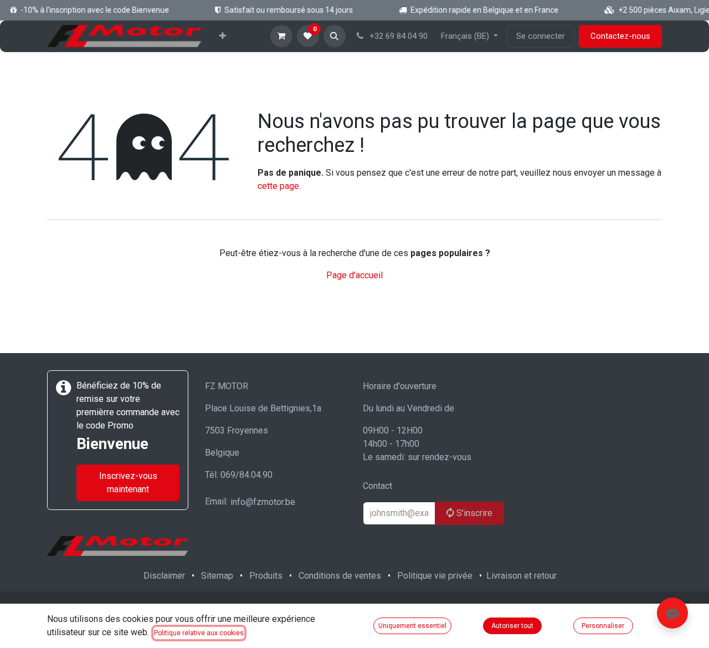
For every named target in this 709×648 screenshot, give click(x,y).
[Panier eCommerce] (281, 36)
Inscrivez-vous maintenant (128, 482)
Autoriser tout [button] (512, 626)
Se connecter (540, 36)
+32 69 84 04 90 (397, 36)
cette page (278, 186)
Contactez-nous (620, 36)
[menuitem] (222, 36)
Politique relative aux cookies (199, 633)
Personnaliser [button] (603, 626)
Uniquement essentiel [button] (412, 626)
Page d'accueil (354, 275)
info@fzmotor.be (262, 502)
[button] (334, 36)
